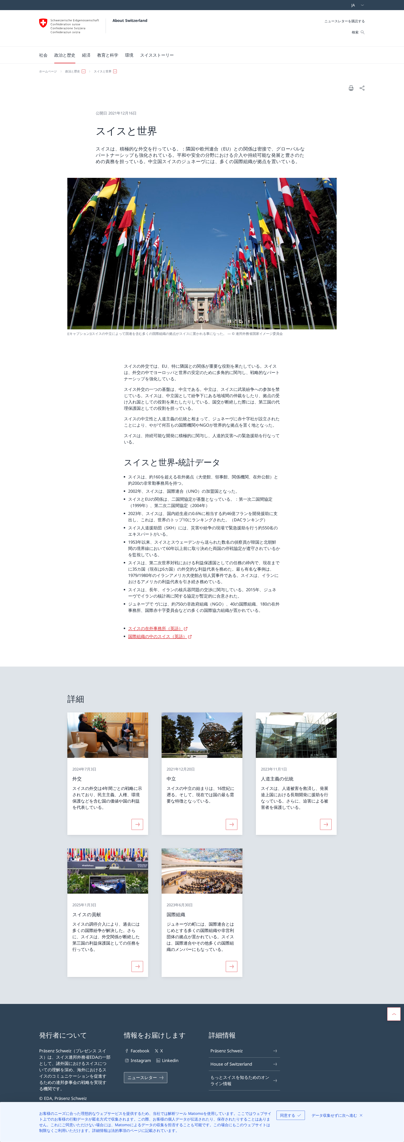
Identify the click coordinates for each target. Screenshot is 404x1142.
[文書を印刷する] (351, 88)
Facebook (140, 1051)
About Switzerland (130, 20)
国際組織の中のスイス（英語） (157, 636)
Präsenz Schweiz (226, 1051)
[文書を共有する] (361, 88)
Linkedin (170, 1060)
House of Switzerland (231, 1064)
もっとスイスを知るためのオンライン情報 (239, 1080)
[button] (43, 55)
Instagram (141, 1060)
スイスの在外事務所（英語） (155, 628)
